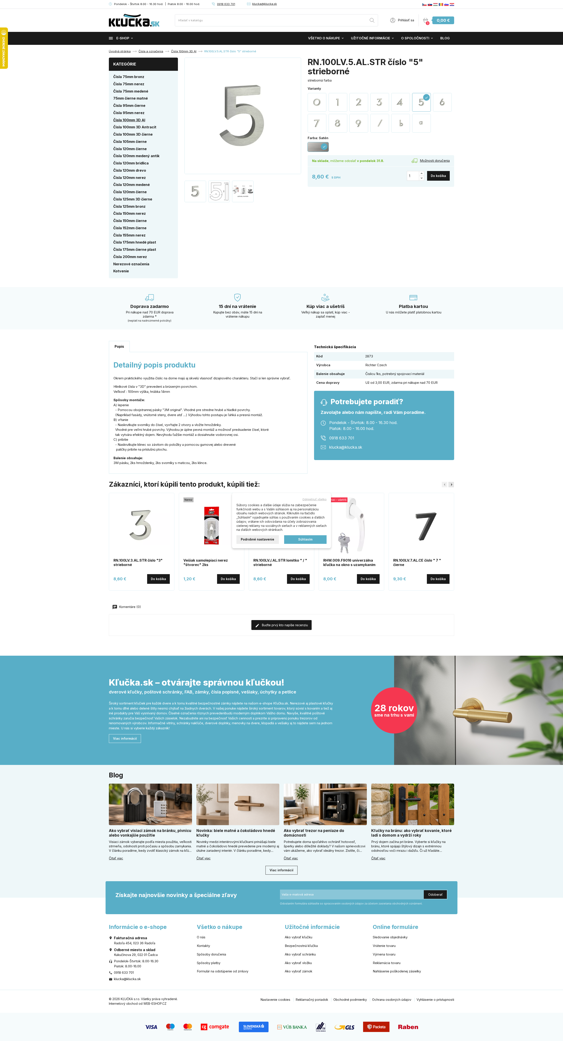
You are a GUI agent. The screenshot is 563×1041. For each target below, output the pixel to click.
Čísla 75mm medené (130, 91)
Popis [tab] (119, 346)
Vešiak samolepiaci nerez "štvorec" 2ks (205, 562)
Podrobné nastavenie (257, 539)
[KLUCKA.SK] (430, 4)
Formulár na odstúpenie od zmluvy (222, 971)
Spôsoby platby (208, 963)
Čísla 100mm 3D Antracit (134, 127)
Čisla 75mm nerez (128, 84)
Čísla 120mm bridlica (131, 163)
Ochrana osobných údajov (391, 999)
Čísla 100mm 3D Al (129, 120)
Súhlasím (305, 539)
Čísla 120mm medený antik (136, 156)
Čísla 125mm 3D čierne (132, 199)
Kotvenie (121, 271)
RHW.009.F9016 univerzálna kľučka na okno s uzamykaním (349, 562)
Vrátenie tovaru (384, 946)
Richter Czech (376, 365)
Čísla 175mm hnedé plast (134, 242)
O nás (201, 937)
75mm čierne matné (130, 98)
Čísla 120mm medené (131, 184)
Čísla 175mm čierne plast (134, 249)
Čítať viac (116, 858)
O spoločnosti (415, 38)
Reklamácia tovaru (386, 963)
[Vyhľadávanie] (372, 21)
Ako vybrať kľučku (298, 937)
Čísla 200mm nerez (130, 257)
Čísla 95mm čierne (129, 105)
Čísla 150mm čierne (130, 220)
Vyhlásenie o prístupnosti (435, 999)
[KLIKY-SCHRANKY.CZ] (424, 4)
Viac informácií (125, 738)
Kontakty (203, 946)
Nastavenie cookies (275, 999)
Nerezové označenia (131, 264)
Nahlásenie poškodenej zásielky (397, 971)
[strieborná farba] (317, 102)
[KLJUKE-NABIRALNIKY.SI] (446, 4)
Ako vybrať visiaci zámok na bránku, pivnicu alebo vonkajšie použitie (150, 832)
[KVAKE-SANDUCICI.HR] (452, 4)
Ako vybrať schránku (300, 954)
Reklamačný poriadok (312, 999)
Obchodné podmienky (350, 999)
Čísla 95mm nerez (128, 113)
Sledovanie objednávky (390, 937)
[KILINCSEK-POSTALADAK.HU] (435, 4)
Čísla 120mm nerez (129, 177)
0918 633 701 (226, 4)
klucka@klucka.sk (264, 3)
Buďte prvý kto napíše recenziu (284, 625)
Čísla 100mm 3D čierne (133, 134)
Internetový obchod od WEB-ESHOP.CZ (137, 1003)
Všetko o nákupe (324, 38)
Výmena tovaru (384, 954)
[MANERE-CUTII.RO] (441, 4)
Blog (445, 38)
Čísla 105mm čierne (130, 141)
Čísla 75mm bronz (128, 77)
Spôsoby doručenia (211, 954)
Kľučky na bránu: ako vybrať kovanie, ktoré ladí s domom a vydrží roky (411, 832)
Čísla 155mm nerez (129, 235)
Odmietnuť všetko (314, 499)
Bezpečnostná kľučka (301, 946)
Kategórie (124, 64)
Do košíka (438, 176)
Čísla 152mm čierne (129, 228)
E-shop (122, 38)
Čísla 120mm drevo (129, 170)
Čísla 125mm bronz (129, 206)
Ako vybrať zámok (298, 971)
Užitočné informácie (370, 38)
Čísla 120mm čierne (130, 149)
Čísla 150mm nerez (129, 213)
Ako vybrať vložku (298, 963)
